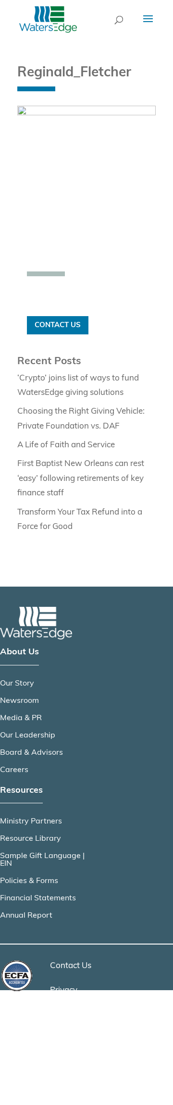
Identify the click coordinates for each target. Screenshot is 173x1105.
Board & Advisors (31, 753)
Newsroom (19, 701)
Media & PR (21, 718)
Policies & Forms (29, 881)
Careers (14, 770)
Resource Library (30, 839)
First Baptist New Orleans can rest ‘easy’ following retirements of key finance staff (80, 478)
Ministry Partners (31, 821)
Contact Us (58, 325)
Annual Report (26, 916)
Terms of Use (74, 1014)
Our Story (17, 684)
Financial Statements (38, 898)
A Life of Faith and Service (66, 445)
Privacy (63, 990)
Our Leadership (27, 735)
